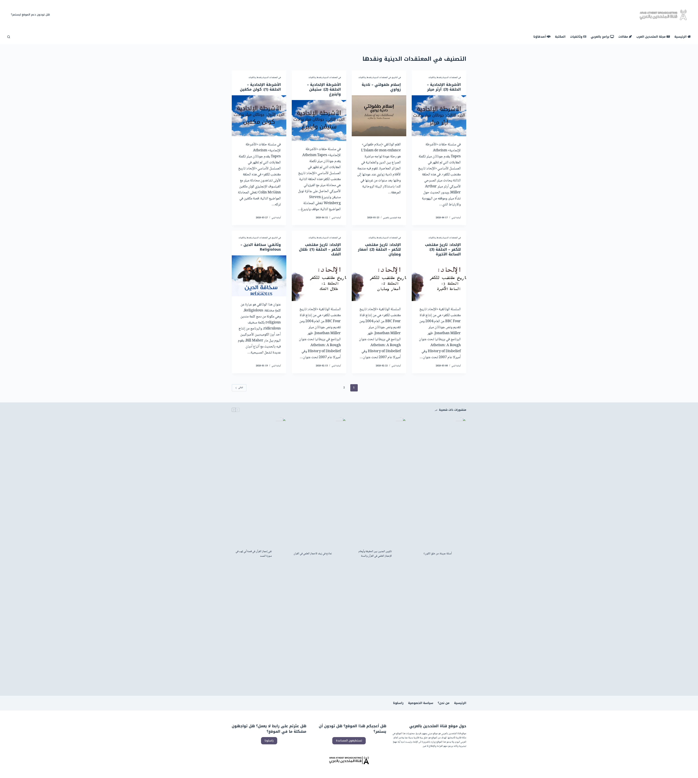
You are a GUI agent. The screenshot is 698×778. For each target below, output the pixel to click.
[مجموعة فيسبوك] (341, 14)
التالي (240, 388)
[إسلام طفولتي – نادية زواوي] (379, 115)
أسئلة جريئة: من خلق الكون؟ (438, 554)
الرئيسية (460, 703)
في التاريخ (396, 77)
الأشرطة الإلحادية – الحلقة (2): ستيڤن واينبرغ (324, 89)
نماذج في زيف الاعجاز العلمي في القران (313, 554)
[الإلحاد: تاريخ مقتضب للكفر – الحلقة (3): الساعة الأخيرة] (439, 280)
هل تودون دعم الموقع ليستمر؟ (30, 14)
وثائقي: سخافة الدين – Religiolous (260, 247)
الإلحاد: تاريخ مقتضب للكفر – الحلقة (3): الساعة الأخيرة (443, 249)
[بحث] (8, 36)
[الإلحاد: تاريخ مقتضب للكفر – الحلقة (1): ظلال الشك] (319, 280)
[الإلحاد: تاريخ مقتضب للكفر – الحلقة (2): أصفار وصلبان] (379, 280)
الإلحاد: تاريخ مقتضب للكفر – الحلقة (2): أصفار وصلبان (379, 249)
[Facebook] (357, 14)
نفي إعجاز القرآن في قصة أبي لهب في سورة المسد (254, 553)
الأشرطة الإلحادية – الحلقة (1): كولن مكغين (260, 87)
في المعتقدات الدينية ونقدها (449, 77)
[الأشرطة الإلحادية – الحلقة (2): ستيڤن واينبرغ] (319, 120)
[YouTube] (346, 14)
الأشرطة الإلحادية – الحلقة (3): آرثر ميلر (444, 87)
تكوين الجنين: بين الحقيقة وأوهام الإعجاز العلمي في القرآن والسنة (375, 553)
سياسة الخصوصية (420, 703)
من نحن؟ (444, 703)
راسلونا (398, 703)
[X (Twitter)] (351, 14)
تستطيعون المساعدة (349, 740)
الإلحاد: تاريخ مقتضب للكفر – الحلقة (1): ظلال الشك (320, 249)
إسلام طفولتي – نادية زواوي (381, 87)
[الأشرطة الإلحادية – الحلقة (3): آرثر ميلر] (439, 115)
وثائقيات (432, 77)
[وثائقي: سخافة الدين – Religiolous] (259, 275)
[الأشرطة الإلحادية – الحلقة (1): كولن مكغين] (259, 115)
